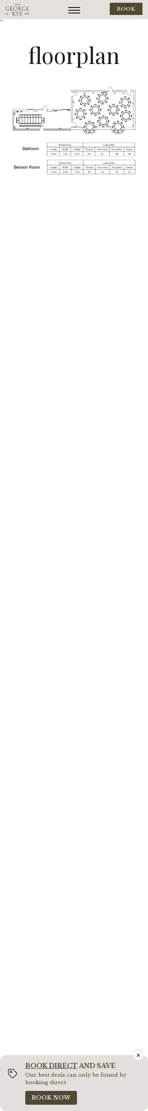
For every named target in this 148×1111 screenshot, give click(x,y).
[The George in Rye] (17, 10)
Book (126, 9)
